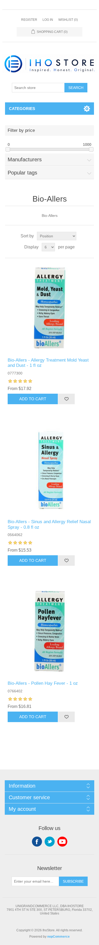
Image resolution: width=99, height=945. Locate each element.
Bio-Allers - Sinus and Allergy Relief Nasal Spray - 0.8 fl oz (49, 524)
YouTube (62, 842)
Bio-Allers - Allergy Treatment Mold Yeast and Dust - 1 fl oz (48, 363)
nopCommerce (58, 936)
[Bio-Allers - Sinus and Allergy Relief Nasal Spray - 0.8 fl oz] (49, 469)
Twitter (50, 842)
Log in (48, 20)
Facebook (37, 842)
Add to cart (32, 399)
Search (75, 88)
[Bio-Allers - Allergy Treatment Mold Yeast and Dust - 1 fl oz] (49, 307)
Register (29, 20)
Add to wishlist (66, 399)
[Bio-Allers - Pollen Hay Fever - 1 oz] (49, 631)
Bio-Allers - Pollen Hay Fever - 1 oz (43, 683)
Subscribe (73, 881)
